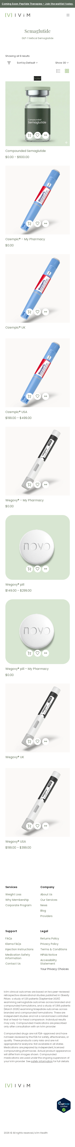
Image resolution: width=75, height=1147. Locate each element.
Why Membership (17, 900)
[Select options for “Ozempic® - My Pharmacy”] (29, 223)
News (43, 905)
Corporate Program (18, 905)
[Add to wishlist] (37, 135)
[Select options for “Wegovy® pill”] (29, 568)
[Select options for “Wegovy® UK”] (29, 741)
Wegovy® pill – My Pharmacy (27, 669)
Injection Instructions (19, 949)
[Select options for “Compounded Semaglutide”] (29, 135)
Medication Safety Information (17, 956)
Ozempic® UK (15, 327)
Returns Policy (49, 938)
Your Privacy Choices (54, 969)
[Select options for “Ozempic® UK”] (29, 311)
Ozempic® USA (16, 412)
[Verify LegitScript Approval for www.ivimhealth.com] (64, 1105)
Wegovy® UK (14, 757)
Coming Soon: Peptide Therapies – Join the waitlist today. (37, 3)
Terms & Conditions (53, 949)
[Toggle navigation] (68, 15)
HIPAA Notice (48, 955)
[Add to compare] (45, 135)
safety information (42, 1061)
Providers (46, 916)
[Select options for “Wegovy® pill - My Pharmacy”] (29, 653)
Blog (43, 911)
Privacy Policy (49, 944)
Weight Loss (13, 894)
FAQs (8, 938)
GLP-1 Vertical (29, 38)
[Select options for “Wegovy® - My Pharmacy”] (29, 484)
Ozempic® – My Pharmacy (25, 239)
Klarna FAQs (13, 944)
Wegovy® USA (15, 841)
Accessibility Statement (48, 962)
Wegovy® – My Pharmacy (24, 500)
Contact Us (13, 964)
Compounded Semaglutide (25, 151)
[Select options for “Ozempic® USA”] (29, 396)
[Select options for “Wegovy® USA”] (29, 826)
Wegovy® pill (14, 584)
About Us (46, 894)
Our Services (48, 900)
